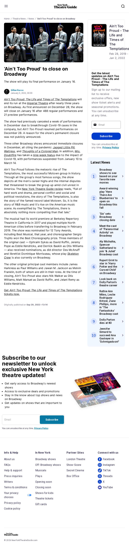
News (31, 19)
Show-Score (74, 464)
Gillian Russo (17, 90)
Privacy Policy (110, 147)
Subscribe (106, 136)
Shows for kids (44, 493)
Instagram (109, 464)
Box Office (73, 476)
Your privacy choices (11, 495)
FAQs (7, 464)
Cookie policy (12, 508)
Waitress (9, 151)
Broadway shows (45, 459)
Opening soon (43, 481)
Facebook (109, 459)
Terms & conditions (15, 487)
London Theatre (76, 459)
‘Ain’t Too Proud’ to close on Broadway (56, 19)
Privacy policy (12, 502)
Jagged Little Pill (64, 147)
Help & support (13, 470)
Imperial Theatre (37, 103)
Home (7, 19)
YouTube (108, 487)
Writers (8, 481)
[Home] (65, 6)
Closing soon (43, 487)
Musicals (40, 470)
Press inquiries (13, 476)
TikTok (107, 470)
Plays (38, 476)
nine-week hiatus (44, 155)
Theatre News (19, 19)
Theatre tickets (44, 498)
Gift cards (41, 504)
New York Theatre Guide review (42, 189)
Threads (108, 476)
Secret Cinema (75, 470)
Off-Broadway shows (48, 464)
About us (9, 459)
